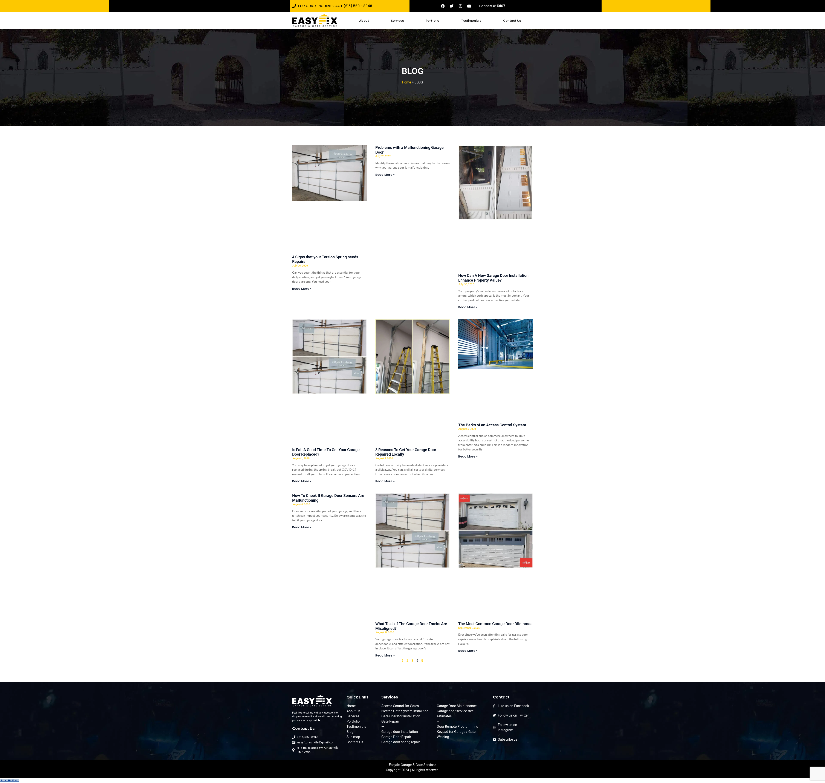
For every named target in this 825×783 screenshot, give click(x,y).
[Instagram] (460, 6)
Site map (353, 737)
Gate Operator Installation (400, 716)
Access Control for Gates (400, 706)
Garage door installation (399, 732)
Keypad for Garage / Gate (456, 732)
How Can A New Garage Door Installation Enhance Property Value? (493, 277)
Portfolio (432, 20)
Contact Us (512, 20)
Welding (443, 737)
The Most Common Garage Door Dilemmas (495, 623)
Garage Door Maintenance (457, 706)
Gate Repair (390, 721)
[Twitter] (451, 6)
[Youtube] (469, 6)
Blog (350, 732)
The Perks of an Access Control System (492, 425)
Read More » (302, 289)
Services (397, 20)
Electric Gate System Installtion (404, 711)
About (364, 20)
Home (406, 82)
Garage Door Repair (396, 737)
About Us (353, 711)
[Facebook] (443, 6)
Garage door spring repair (400, 742)
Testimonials (471, 20)
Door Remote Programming (457, 726)
